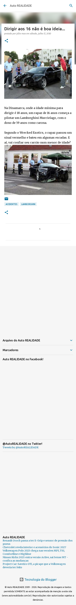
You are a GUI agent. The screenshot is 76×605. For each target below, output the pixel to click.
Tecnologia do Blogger (40, 579)
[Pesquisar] (71, 5)
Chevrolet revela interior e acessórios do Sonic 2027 (34, 547)
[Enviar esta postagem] (6, 200)
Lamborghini (28, 204)
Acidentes (11, 204)
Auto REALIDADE (21, 5)
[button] (6, 41)
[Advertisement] (38, 289)
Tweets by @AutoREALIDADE (21, 447)
